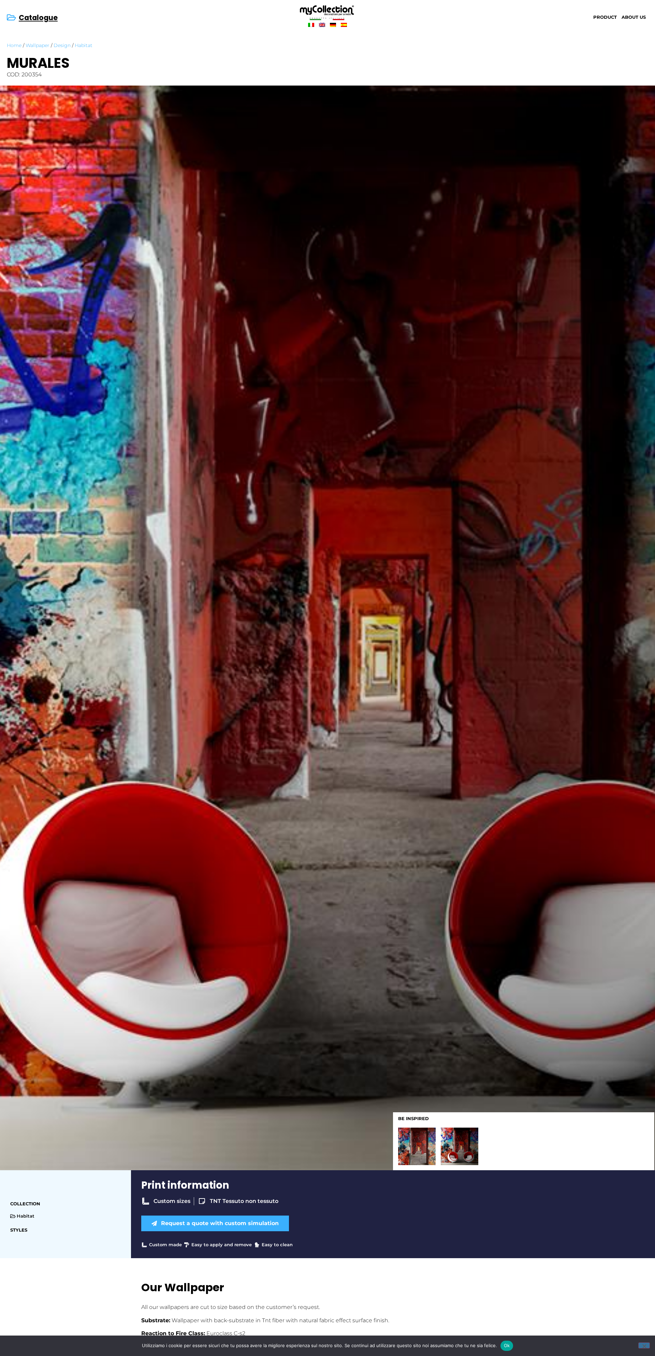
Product (605, 17)
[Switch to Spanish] (343, 24)
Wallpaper (37, 45)
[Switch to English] (322, 24)
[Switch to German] (333, 24)
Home (14, 45)
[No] (644, 1345)
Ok (507, 1345)
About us (634, 17)
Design (62, 45)
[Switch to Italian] (311, 24)
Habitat (83, 45)
